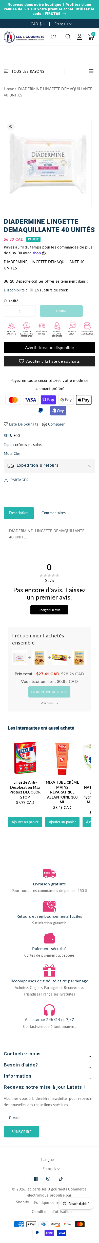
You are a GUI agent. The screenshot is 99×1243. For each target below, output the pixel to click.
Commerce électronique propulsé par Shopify (51, 1195)
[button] (68, 37)
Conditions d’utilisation (52, 1211)
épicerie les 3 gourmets (47, 1189)
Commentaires (54, 513)
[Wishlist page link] (53, 36)
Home (9, 89)
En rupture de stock (49, 692)
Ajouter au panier (25, 822)
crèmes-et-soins (28, 444)
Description (19, 513)
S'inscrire (21, 1132)
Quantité (11, 301)
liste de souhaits (23, 424)
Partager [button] (19, 480)
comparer (56, 424)
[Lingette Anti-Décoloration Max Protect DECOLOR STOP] (25, 757)
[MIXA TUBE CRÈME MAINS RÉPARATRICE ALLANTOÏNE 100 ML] (62, 757)
